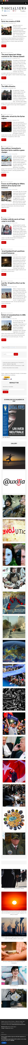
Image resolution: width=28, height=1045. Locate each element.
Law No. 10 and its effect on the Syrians (13, 284)
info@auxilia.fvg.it (9, 1028)
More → (3, 45)
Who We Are (3, 1034)
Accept (4, 1042)
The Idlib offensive (8, 86)
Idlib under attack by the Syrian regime (13, 117)
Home (2, 1032)
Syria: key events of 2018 (10, 21)
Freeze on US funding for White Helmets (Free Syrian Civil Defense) (13, 186)
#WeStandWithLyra (14, 985)
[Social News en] (14, 8)
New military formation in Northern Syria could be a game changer (13, 150)
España (4, 1)
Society (9, 217)
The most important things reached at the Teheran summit (12, 55)
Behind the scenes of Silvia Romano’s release (14, 888)
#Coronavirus (14, 1008)
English (7, 1)
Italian (5, 1)
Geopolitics (10, 19)
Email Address (5, 389)
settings (12, 1040)
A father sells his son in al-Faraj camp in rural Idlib (12, 220)
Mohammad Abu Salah (6, 58)
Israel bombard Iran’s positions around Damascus (12, 252)
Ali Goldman (4, 23)
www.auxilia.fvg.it (12, 1026)
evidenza (4, 19)
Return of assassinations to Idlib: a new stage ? (13, 316)
